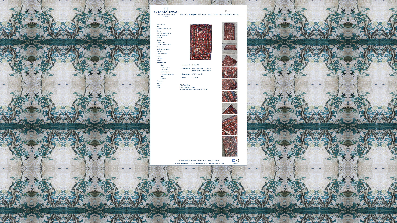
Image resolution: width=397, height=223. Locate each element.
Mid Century (202, 14)
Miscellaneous (161, 63)
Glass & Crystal (162, 54)
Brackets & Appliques (164, 33)
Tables (159, 88)
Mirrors (159, 60)
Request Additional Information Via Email (193, 89)
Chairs (159, 40)
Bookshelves (165, 67)
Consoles (160, 47)
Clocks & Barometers (164, 45)
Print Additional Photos (187, 87)
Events (229, 14)
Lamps (159, 56)
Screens (163, 79)
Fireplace (160, 51)
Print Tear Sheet (185, 85)
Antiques (193, 14)
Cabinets (160, 38)
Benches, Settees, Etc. (164, 29)
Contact (235, 14)
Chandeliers (161, 42)
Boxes (159, 31)
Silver (158, 85)
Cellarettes (164, 70)
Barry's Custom (213, 14)
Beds (162, 65)
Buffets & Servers (162, 35)
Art (158, 26)
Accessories (161, 24)
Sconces (159, 83)
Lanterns (160, 58)
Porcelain (160, 81)
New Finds (183, 14)
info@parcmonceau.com (216, 163)
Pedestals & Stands (167, 74)
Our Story (222, 14)
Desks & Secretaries (163, 49)
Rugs (162, 76)
